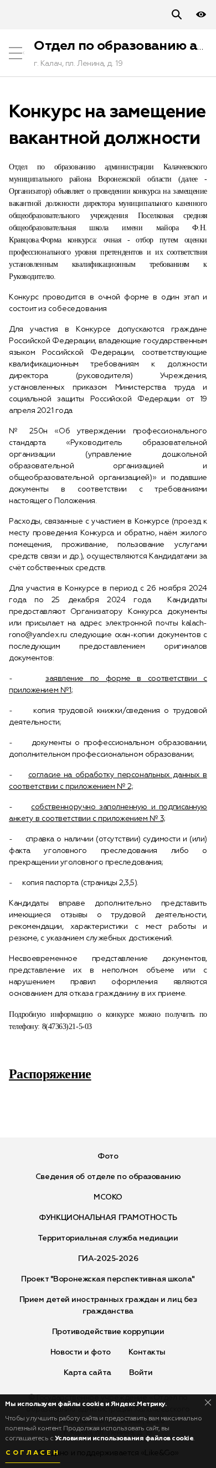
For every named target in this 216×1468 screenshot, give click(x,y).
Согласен (33, 1453)
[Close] (208, 1402)
